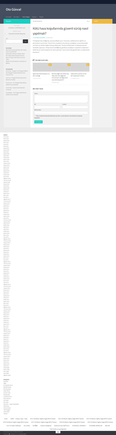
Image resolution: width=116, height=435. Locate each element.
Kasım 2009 (6, 369)
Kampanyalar (7, 394)
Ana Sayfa (8, 17)
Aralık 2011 (6, 322)
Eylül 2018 (6, 176)
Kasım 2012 (6, 301)
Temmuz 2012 (7, 309)
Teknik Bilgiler (26, 17)
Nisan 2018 (6, 184)
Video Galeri (6, 411)
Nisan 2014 (6, 269)
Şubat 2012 (6, 318)
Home (5, 418)
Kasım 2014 (6, 256)
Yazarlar (34, 17)
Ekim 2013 (6, 280)
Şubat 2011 (6, 341)
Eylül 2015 (6, 237)
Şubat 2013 (6, 296)
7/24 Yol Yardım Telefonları (13, 425)
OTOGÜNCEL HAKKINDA (78, 425)
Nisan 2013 (6, 292)
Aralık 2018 (6, 174)
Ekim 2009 (6, 371)
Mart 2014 (6, 271)
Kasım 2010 (6, 347)
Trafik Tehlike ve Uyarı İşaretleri (58, 429)
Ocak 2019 (6, 172)
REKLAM (107, 425)
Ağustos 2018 (7, 178)
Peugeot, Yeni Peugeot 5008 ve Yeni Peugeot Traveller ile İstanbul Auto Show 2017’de (17, 72)
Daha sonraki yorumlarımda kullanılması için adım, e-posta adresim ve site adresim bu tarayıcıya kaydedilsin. (58, 117)
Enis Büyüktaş (7, 389)
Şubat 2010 (6, 364)
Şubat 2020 (6, 154)
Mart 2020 (6, 152)
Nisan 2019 (6, 167)
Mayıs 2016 (6, 224)
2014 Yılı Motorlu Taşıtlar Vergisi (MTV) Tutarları (71, 418)
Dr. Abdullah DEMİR (39, 37)
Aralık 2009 (6, 367)
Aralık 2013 (6, 277)
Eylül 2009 (6, 373)
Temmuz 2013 (7, 286)
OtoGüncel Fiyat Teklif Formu (61, 425)
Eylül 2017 (6, 197)
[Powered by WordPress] (9, 434)
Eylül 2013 (6, 282)
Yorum (36, 93)
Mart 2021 (6, 146)
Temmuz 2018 (7, 180)
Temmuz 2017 (7, 201)
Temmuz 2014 (7, 263)
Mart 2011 (6, 339)
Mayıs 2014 (6, 267)
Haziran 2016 (7, 222)
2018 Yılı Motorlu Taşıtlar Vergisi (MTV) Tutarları (72, 422)
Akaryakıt (6, 381)
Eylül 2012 (6, 305)
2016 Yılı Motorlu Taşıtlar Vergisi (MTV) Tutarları (15, 422)
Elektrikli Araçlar (7, 387)
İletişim (41, 17)
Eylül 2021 (6, 144)
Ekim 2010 (6, 349)
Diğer (5, 383)
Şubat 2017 (6, 210)
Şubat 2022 (6, 140)
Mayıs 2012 (6, 313)
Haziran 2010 (7, 356)
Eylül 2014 (6, 260)
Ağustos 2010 (7, 352)
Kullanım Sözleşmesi (45, 425)
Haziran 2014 (7, 265)
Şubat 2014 (6, 273)
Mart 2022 (6, 138)
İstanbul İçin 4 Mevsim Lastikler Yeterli (15, 53)
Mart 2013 (6, 294)
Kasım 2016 (6, 216)
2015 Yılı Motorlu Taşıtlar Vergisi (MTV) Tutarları (99, 418)
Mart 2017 (6, 208)
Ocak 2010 (6, 366)
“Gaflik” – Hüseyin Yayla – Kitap (18, 418)
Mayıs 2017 (6, 205)
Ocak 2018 (6, 190)
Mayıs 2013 (6, 290)
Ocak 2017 (6, 212)
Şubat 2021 (6, 148)
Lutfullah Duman (8, 396)
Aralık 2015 (6, 231)
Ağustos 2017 (7, 199)
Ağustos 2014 (7, 261)
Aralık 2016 (6, 214)
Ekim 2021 (6, 142)
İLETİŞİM (35, 425)
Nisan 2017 (6, 207)
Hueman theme (22, 434)
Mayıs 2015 (6, 244)
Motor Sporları (7, 398)
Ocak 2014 (6, 275)
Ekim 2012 (6, 303)
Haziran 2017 (7, 203)
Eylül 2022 (6, 137)
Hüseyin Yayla (7, 393)
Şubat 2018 (6, 188)
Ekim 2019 (6, 161)
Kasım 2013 (6, 278)
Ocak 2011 (6, 343)
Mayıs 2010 (6, 358)
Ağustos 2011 (7, 330)
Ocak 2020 (6, 155)
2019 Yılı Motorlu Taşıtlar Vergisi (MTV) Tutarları (100, 422)
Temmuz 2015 (7, 241)
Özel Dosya (6, 406)
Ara (7, 38)
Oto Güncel (13, 9)
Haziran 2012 (7, 311)
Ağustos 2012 (7, 307)
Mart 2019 (6, 169)
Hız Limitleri (27, 425)
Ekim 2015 (6, 235)
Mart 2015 (6, 248)
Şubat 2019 (6, 171)
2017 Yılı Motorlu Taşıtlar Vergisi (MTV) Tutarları (44, 422)
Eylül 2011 (6, 328)
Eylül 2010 (6, 350)
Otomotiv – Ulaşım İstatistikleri (11, 404)
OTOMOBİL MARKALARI (95, 425)
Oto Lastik (6, 402)
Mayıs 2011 (6, 335)
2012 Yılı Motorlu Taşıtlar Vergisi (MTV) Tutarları (42, 418)
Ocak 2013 (6, 297)
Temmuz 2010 (7, 354)
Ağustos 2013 (7, 284)
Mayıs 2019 (6, 165)
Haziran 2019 (7, 163)
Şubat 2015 (6, 250)
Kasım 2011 (6, 324)
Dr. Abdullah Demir (8, 385)
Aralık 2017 (6, 191)
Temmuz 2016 (7, 220)
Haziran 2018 (7, 182)
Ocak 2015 (6, 252)
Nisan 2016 (6, 225)
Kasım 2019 (6, 159)
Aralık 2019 (6, 157)
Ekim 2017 (6, 195)
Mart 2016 (6, 227)
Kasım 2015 (6, 233)
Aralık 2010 (6, 345)
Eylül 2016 (6, 218)
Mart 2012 (6, 316)
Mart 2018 (6, 186)
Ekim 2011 (6, 326)
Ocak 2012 (6, 320)
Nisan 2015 (6, 246)
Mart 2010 (6, 362)
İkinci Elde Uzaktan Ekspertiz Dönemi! (15, 55)
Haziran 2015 (7, 243)
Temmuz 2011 (7, 331)
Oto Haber (16, 17)
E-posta (64, 104)
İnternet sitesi (37, 110)
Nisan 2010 (6, 360)
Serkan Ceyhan (7, 408)
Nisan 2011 (6, 337)
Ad (35, 104)
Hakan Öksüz (7, 391)
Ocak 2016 (6, 229)
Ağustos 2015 (7, 239)
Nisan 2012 (6, 314)
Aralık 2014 (6, 254)
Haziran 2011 (7, 333)
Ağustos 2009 (7, 375)
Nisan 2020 (6, 150)
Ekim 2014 (6, 258)
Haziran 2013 (7, 288)
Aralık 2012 (6, 299)
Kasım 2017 (6, 193)
